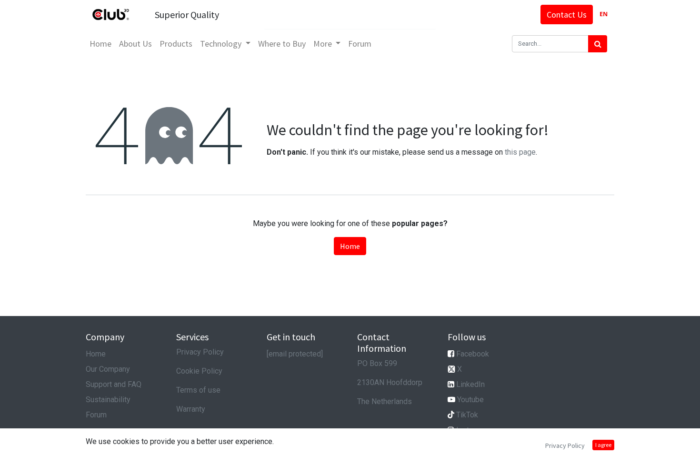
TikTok (467, 414)
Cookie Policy (199, 371)
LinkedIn (470, 384)
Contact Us (567, 14)
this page (520, 152)
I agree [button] (603, 444)
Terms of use (198, 390)
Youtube (470, 399)
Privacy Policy (200, 351)
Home (350, 246)
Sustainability (108, 399)
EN (604, 14)
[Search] (597, 43)
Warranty (190, 409)
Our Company (108, 369)
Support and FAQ (113, 384)
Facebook (472, 353)
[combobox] (603, 14)
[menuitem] (100, 43)
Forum (96, 414)
